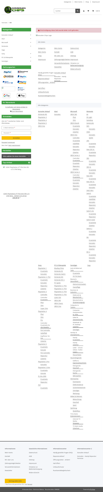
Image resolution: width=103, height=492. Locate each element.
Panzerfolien (77, 355)
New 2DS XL (90, 149)
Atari (3, 39)
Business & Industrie (74, 291)
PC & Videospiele (7, 57)
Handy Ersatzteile (76, 339)
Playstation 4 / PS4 (60, 292)
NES (88, 126)
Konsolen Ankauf (7, 35)
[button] (84, 10)
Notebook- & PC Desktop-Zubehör (77, 324)
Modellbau (76, 411)
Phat (74, 117)
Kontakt (56, 52)
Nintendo (5, 46)
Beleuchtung (77, 399)
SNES (88, 132)
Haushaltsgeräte (75, 358)
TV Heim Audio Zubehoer (78, 427)
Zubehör (76, 132)
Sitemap (73, 56)
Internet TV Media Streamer (76, 421)
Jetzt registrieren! (14, 145)
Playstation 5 (42, 123)
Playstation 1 (42, 268)
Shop (87, 2)
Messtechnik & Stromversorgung (78, 301)
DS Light (89, 117)
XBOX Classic (58, 303)
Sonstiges (76, 330)
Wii (88, 237)
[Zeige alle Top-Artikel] (29, 163)
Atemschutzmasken (79, 284)
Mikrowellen (77, 376)
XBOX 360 (73, 114)
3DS (88, 158)
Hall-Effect (41, 88)
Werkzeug (76, 393)
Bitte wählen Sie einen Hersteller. (14, 156)
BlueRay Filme (59, 268)
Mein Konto (78, 2)
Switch (89, 193)
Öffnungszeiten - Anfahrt (46, 82)
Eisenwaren (77, 382)
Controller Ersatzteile (76, 159)
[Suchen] (77, 11)
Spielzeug (73, 408)
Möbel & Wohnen (76, 396)
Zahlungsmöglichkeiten (62, 59)
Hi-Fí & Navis (77, 276)
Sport (74, 405)
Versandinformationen (62, 63)
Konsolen (57, 114)
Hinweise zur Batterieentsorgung (76, 64)
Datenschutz (74, 48)
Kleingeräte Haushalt (77, 367)
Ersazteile (76, 163)
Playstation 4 (42, 120)
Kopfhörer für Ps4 (45, 337)
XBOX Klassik (74, 123)
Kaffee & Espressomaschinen (79, 362)
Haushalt (76, 402)
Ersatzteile (76, 126)
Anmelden (16, 138)
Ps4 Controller (45, 330)
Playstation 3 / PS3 (60, 289)
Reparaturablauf (43, 79)
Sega (89, 265)
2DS (88, 141)
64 (87, 114)
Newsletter (58, 67)
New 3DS (90, 176)
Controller (76, 138)
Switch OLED (91, 220)
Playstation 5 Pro (43, 362)
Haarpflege (76, 287)
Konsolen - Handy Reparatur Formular (60, 79)
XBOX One (41, 126)
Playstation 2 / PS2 (44, 277)
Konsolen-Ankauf (60, 73)
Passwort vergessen (8, 142)
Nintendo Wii (42, 114)
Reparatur (76, 149)
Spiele (91, 138)
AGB (71, 52)
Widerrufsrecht (75, 69)
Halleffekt (76, 144)
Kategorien (67, 2)
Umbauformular (43, 92)
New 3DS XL (90, 182)
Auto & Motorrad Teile (76, 269)
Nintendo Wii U (59, 280)
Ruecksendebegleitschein (46, 96)
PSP (39, 385)
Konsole (43, 350)
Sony (3, 54)
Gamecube (90, 123)
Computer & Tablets (74, 306)
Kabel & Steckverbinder (78, 318)
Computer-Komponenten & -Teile (77, 312)
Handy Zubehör (76, 344)
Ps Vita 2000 (42, 376)
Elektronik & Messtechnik (77, 296)
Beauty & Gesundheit (74, 280)
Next (26, 184)
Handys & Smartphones (74, 334)
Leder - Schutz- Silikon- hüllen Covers (78, 350)
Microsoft (5, 42)
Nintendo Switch (59, 274)
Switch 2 (89, 228)
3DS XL (89, 167)
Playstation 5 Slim (44, 367)
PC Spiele (57, 283)
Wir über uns (58, 56)
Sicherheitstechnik (79, 388)
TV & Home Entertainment (75, 415)
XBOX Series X (75, 172)
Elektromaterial (78, 385)
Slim (74, 120)
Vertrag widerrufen (15, 481)
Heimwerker (74, 379)
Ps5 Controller (45, 353)
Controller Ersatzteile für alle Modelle (45, 325)
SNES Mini (90, 190)
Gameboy (90, 120)
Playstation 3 (42, 117)
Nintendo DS (58, 271)
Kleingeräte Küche (77, 372)
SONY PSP (57, 297)
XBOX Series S (75, 155)
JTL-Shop (92, 489)
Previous (6, 184)
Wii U (88, 252)
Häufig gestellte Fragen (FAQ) (46, 74)
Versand (29, 484)
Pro (42, 320)
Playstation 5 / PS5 (60, 295)
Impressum (96, 2)
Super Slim (44, 308)
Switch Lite (90, 211)
